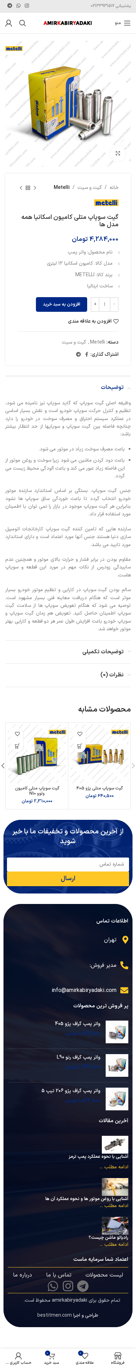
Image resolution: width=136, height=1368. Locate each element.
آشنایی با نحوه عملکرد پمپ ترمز (98, 1156)
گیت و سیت (89, 187)
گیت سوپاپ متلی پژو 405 (99, 788)
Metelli (62, 187)
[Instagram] (68, 1286)
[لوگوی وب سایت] (68, 23)
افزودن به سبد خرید (61, 304)
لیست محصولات (104, 1275)
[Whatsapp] (53, 1286)
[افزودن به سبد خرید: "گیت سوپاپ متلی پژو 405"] (80, 746)
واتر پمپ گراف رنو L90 (78, 1057)
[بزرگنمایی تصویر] (118, 153)
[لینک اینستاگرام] (27, 6)
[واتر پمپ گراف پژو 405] (117, 1032)
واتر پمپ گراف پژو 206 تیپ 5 (70, 1091)
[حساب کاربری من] (9, 23)
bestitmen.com (54, 1315)
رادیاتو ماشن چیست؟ (108, 1237)
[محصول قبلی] (34, 187)
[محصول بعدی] (20, 187)
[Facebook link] (86, 355)
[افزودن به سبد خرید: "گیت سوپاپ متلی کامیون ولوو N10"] (17, 746)
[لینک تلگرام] (9, 6)
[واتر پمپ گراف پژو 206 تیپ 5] (117, 1099)
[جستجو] (23, 23)
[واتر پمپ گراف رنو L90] (117, 1065)
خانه (114, 187)
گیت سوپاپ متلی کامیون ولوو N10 (37, 791)
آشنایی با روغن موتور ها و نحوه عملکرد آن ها (86, 1199)
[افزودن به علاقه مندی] (80, 734)
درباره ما (22, 1275)
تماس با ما (58, 1275)
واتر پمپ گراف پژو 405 (77, 1024)
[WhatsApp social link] (18, 6)
